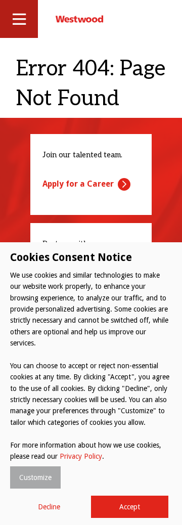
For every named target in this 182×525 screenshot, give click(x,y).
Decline (49, 507)
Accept (129, 507)
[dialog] (91, 383)
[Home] (79, 18)
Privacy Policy (81, 456)
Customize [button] (35, 477)
